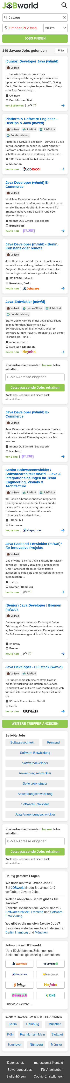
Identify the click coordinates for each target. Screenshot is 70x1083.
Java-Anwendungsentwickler (35, 814)
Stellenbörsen (16, 1076)
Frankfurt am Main (32, 1034)
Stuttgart (57, 1034)
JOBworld (17, 887)
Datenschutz (15, 1062)
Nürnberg (36, 1044)
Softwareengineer (35, 783)
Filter (61, 50)
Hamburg (21, 932)
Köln (10, 1034)
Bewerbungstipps (20, 1069)
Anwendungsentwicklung (35, 794)
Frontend (53, 742)
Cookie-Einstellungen (49, 1076)
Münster (56, 1044)
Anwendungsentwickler (35, 773)
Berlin (9, 932)
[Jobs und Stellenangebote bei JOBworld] (20, 5)
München (41, 932)
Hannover (15, 1044)
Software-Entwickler (35, 804)
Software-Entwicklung (35, 752)
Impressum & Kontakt (48, 1062)
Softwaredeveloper (35, 763)
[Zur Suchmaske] (64, 5)
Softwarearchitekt (22, 742)
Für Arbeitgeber (51, 1069)
